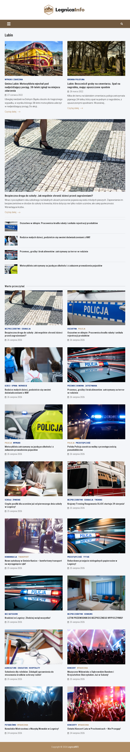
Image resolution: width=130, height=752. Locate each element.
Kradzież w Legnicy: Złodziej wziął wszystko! (27, 617)
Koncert (71, 668)
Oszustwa (72, 329)
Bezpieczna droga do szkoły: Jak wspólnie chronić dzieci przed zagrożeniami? (49, 195)
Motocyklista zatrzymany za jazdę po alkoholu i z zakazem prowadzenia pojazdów (61, 265)
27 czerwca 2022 (15, 95)
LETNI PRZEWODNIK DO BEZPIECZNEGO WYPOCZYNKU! (95, 617)
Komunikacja (11, 557)
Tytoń (86, 557)
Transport (23, 557)
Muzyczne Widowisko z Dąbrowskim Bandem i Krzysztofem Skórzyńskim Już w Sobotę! (90, 673)
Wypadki (16, 443)
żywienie (16, 500)
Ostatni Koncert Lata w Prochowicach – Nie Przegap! (94, 728)
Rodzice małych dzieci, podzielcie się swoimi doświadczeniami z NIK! (55, 237)
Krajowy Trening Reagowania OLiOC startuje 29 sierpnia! (95, 503)
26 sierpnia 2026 (14, 340)
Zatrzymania (91, 386)
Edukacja (26, 329)
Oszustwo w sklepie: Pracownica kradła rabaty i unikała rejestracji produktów (59, 223)
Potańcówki (10, 725)
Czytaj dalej (11, 111)
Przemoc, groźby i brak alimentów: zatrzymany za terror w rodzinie (54, 251)
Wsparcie (23, 386)
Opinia (14, 386)
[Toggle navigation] (9, 24)
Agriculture (10, 668)
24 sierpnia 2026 (14, 733)
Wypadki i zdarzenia (14, 79)
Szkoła (8, 500)
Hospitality (34, 668)
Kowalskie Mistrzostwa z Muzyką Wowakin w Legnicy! (32, 728)
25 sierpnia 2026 (14, 511)
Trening (98, 500)
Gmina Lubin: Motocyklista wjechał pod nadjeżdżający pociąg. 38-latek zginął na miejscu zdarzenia (32, 87)
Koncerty (72, 725)
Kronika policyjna (75, 79)
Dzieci (7, 386)
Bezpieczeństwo (12, 329)
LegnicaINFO (73, 747)
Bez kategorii (11, 614)
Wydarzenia (82, 668)
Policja (81, 329)
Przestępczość (83, 443)
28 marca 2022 (76, 91)
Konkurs (88, 614)
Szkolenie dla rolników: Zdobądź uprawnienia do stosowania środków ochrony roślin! (29, 673)
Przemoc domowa (75, 386)
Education (23, 668)
